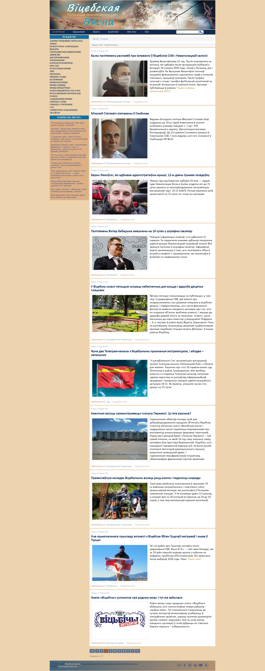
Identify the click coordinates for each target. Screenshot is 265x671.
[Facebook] (184, 665)
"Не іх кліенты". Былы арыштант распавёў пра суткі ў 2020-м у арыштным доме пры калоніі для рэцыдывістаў (68, 157)
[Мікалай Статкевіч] (120, 138)
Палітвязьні (111, 219)
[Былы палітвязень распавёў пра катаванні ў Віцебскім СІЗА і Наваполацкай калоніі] (120, 79)
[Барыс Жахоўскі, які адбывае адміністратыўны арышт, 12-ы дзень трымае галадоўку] (120, 197)
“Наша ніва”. (194, 559)
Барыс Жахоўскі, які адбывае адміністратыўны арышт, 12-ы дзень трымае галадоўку (150, 175)
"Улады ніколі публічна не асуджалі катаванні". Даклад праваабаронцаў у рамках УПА (66, 165)
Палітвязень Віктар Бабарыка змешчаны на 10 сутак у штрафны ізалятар (141, 231)
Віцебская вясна (72, 664)
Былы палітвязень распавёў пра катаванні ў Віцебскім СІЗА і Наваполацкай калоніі (149, 55)
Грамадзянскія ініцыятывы (119, 340)
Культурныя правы (115, 643)
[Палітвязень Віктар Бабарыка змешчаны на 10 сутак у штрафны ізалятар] (120, 253)
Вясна (98, 21)
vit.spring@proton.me (67, 666)
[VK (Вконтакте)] (195, 665)
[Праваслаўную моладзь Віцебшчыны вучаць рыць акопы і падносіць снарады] (120, 501)
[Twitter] (190, 665)
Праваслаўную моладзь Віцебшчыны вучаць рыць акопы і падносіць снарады (146, 478)
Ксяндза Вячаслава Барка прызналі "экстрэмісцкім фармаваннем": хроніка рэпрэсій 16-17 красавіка (67, 183)
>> (137, 651)
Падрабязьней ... (141, 102)
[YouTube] (200, 665)
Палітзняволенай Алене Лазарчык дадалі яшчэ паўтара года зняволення (68, 196)
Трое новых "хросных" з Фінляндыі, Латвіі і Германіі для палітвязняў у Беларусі (69, 190)
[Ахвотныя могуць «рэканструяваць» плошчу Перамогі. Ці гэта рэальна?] (120, 439)
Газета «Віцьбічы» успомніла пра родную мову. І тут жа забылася (136, 597)
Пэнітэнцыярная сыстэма (118, 102)
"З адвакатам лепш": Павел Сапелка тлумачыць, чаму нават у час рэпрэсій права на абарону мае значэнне (69, 139)
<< (92, 651)
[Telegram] (179, 665)
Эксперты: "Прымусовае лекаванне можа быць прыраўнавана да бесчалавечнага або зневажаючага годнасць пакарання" (68, 131)
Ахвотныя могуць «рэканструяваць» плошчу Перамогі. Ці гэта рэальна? (141, 413)
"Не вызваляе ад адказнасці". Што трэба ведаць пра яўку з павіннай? (67, 124)
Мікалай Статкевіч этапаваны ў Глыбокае (120, 113)
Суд (108, 402)
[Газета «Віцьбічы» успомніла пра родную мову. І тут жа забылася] (120, 620)
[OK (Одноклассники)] (206, 665)
